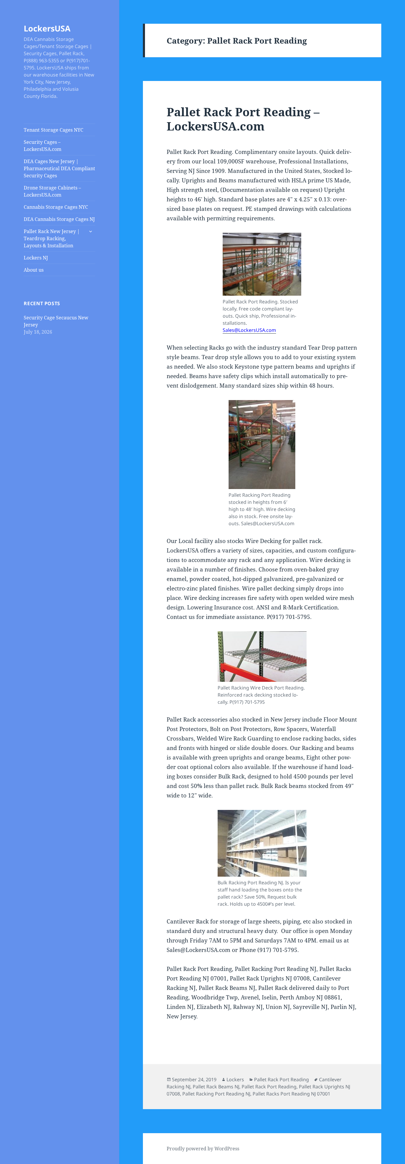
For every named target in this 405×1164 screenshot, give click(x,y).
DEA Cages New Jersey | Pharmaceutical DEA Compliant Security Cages (59, 168)
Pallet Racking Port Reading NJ (216, 1093)
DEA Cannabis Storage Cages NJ (59, 219)
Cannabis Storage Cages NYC (56, 207)
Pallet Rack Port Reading (281, 1079)
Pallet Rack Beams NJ (216, 1086)
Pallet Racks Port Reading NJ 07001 (291, 1093)
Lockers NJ (36, 257)
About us (34, 270)
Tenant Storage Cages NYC (53, 130)
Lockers (235, 1079)
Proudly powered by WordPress (203, 1148)
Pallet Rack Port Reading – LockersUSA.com (243, 119)
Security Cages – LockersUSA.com (42, 145)
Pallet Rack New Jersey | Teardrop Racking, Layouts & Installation (52, 238)
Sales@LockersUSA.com (249, 330)
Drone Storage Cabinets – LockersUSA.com (52, 191)
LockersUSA (47, 28)
